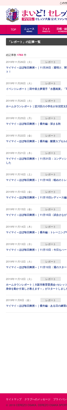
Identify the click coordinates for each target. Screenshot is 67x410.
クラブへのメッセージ (37, 399)
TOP (13, 29)
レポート (50, 62)
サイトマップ (14, 399)
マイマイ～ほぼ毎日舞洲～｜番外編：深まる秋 (33, 123)
